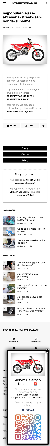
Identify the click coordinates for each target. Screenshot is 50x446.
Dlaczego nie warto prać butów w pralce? (30, 218)
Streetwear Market (20, 191)
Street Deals (33, 179)
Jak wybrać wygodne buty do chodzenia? (31, 263)
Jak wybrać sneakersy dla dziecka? (31, 241)
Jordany (29, 183)
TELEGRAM (28, 410)
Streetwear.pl (25, 3)
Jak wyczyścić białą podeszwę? (27, 275)
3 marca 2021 (8, 27)
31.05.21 (20, 268)
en (30, 27)
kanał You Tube (25, 195)
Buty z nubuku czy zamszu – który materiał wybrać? (31, 309)
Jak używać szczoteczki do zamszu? (32, 286)
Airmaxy (19, 183)
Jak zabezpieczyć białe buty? (29, 298)
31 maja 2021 (22, 223)
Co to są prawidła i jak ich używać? (31, 230)
